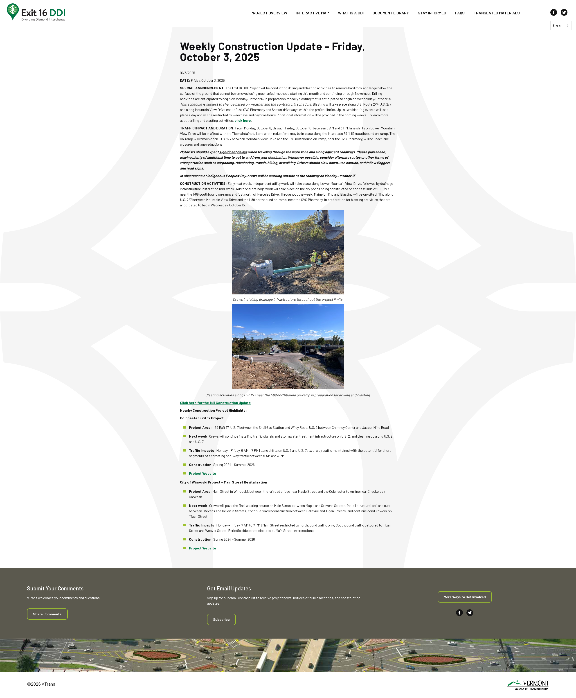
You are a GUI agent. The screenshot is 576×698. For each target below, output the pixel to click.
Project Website (202, 473)
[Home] (36, 12)
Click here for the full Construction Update (215, 402)
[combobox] (561, 25)
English (557, 25)
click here (242, 120)
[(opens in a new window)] (528, 685)
